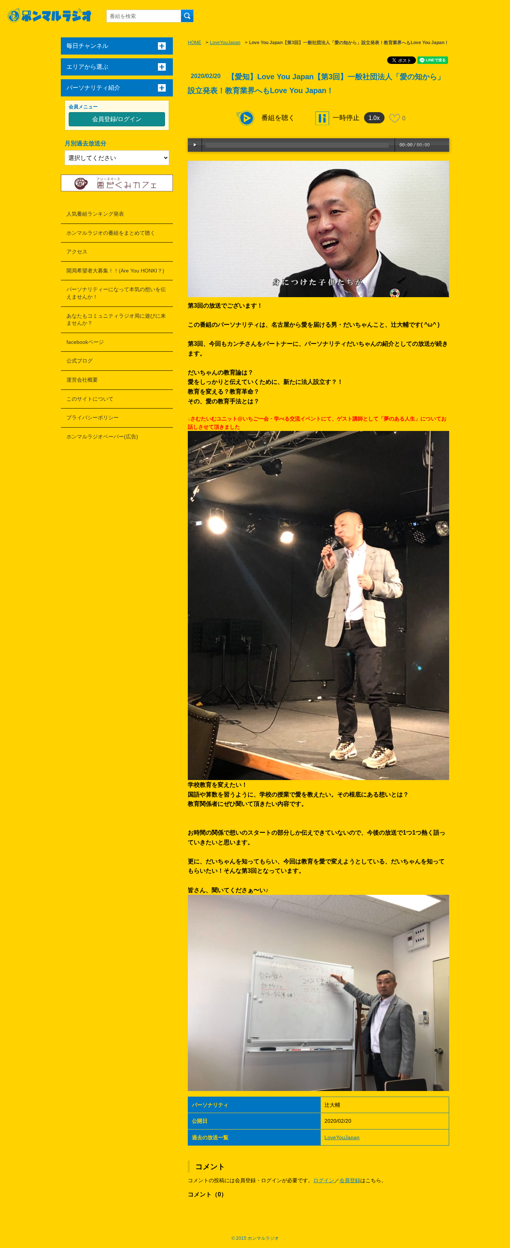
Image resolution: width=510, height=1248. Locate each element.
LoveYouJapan (225, 42)
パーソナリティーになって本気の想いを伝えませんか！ (116, 293)
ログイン (323, 1180)
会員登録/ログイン (117, 119)
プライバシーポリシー (92, 417)
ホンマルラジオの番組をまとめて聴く (110, 233)
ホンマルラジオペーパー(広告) (102, 437)
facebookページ (85, 342)
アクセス (76, 252)
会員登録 (349, 1180)
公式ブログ (79, 361)
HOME (194, 42)
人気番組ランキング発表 (95, 214)
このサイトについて (89, 399)
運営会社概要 (82, 380)
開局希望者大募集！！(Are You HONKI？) (115, 271)
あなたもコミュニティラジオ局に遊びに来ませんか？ (116, 319)
